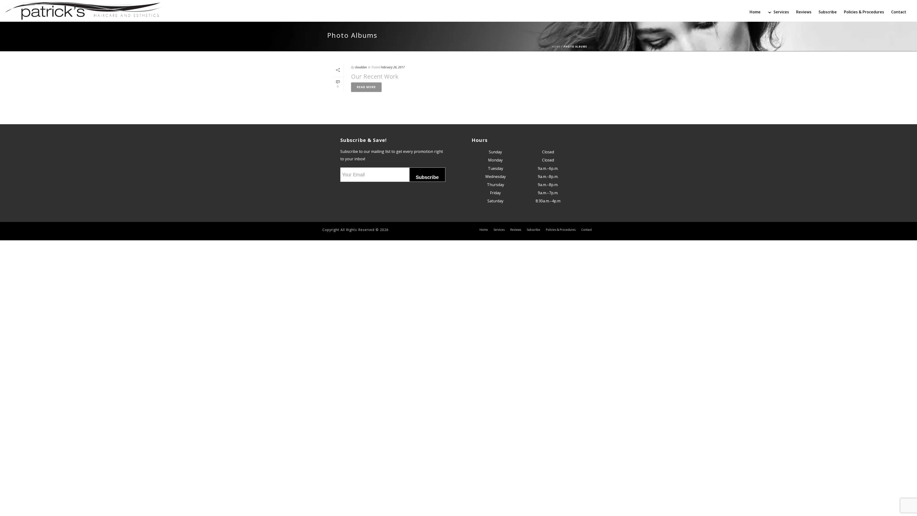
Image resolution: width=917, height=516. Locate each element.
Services (781, 12)
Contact (898, 12)
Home (755, 12)
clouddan (361, 67)
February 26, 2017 (393, 67)
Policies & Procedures (864, 12)
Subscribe (828, 12)
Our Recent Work (374, 76)
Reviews (803, 12)
